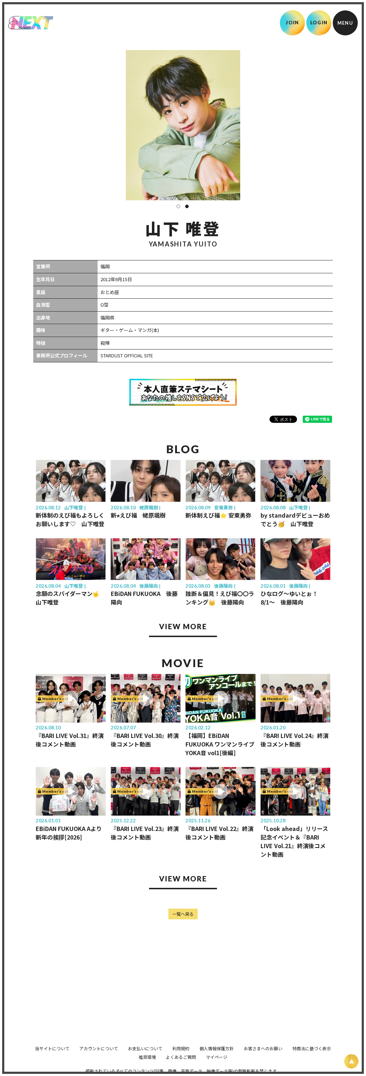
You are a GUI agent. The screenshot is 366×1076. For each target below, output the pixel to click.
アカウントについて (98, 1048)
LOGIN (319, 22)
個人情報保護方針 (216, 1048)
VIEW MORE (183, 626)
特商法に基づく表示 (311, 1048)
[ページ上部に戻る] (351, 1061)
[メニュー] (345, 22)
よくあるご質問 (181, 1057)
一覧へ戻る (183, 914)
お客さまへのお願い (263, 1048)
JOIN (292, 22)
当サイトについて (52, 1048)
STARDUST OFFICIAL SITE (126, 355)
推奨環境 (147, 1057)
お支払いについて (145, 1048)
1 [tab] (178, 206)
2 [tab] (187, 206)
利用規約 (180, 1048)
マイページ (216, 1057)
